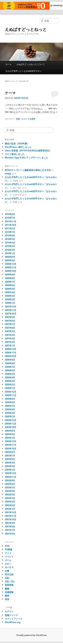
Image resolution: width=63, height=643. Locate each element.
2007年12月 (10, 306)
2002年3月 (10, 501)
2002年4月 (10, 498)
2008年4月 (10, 292)
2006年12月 (10, 349)
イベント (9, 556)
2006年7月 (10, 366)
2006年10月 (10, 356)
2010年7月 (10, 231)
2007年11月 (10, 310)
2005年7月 (10, 405)
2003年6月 (10, 459)
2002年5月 (10, 494)
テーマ (10, 92)
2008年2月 (10, 299)
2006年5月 (10, 373)
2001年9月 (10, 522)
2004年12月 (10, 420)
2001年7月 (10, 529)
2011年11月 (10, 221)
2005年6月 (10, 409)
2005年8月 (10, 402)
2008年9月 (10, 274)
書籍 (7, 588)
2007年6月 (10, 327)
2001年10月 (10, 519)
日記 (18, 118)
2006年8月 (10, 363)
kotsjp (8, 173)
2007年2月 (10, 342)
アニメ (8, 552)
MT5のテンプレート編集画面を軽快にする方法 (28, 170)
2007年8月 (10, 320)
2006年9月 (10, 359)
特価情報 (9, 592)
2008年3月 (10, 295)
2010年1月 (10, 253)
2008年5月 (10, 288)
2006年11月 (10, 352)
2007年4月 (10, 334)
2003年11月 (10, 444)
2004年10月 (10, 427)
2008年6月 (10, 285)
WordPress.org (12, 622)
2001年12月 (10, 512)
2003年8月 (10, 452)
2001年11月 (10, 515)
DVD (7, 545)
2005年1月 (10, 416)
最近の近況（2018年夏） (17, 143)
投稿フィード (11, 615)
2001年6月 (10, 533)
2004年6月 (10, 434)
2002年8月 (10, 483)
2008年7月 (10, 281)
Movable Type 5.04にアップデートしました (26, 157)
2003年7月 (10, 455)
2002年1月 (10, 508)
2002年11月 (10, 476)
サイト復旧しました (15, 154)
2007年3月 (10, 338)
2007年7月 (10, 324)
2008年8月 (10, 278)
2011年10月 (10, 224)
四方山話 (9, 574)
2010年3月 (10, 246)
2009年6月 (10, 260)
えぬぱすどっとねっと (26, 29)
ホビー (8, 563)
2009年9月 (10, 256)
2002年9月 (10, 480)
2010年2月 (10, 249)
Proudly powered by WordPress (31, 635)
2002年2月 (10, 505)
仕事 (7, 570)
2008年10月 (10, 270)
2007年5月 (10, 331)
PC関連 (8, 549)
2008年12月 (10, 263)
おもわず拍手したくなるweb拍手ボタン (24, 70)
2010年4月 (10, 242)
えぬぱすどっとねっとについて (30, 64)
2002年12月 (10, 473)
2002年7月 (10, 487)
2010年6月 (10, 235)
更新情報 (9, 584)
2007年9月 (10, 317)
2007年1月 (10, 345)
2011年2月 (10, 228)
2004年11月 (10, 423)
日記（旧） (10, 581)
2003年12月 (10, 441)
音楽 (7, 599)
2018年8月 (10, 214)
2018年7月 (10, 217)
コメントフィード (13, 618)
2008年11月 (10, 267)
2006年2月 (10, 384)
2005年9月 (10, 398)
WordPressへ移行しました (18, 146)
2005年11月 (10, 395)
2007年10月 (10, 313)
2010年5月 (10, 239)
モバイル (9, 567)
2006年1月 (10, 388)
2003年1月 (10, 469)
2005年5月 (10, 412)
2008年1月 (10, 302)
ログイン (9, 611)
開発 (7, 595)
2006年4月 (10, 377)
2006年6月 (10, 370)
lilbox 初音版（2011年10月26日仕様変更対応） (28, 150)
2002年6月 (10, 490)
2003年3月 (10, 466)
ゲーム (8, 560)
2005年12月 (10, 391)
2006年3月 (10, 380)
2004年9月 (10, 430)
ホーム (9, 64)
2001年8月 (10, 526)
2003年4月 (10, 462)
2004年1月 (10, 437)
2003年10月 (10, 448)
